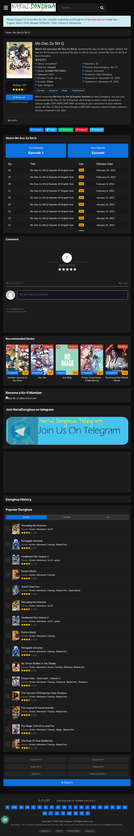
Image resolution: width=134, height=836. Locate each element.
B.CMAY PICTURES (55, 71)
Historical (53, 90)
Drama (50, 657)
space (57, 550)
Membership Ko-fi (96, 19)
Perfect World (28, 561)
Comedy (40, 90)
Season (97, 749)
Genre (35, 749)
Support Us (45, 821)
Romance (82, 672)
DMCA (59, 821)
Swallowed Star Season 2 (35, 546)
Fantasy (51, 534)
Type (35, 764)
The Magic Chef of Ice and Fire (37, 715)
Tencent (51, 67)
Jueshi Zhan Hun (30, 576)
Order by (97, 764)
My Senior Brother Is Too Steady (38, 653)
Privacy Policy (73, 821)
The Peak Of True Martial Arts (37, 730)
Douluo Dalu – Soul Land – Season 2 (40, 668)
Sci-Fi (50, 519)
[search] (102, 8)
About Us (89, 821)
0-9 (14, 797)
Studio (34, 756)
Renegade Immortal (31, 530)
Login (124, 283)
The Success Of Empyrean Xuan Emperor (44, 682)
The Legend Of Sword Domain (37, 697)
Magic (65, 90)
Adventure (41, 519)
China (50, 81)
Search (68, 772)
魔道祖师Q (12, 120)
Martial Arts (61, 534)
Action (32, 519)
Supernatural (78, 90)
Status (97, 756)
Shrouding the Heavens (33, 515)
